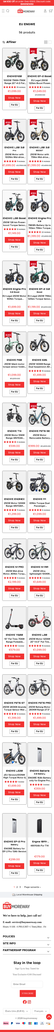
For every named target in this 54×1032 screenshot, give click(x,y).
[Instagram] (29, 1002)
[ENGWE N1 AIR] (40, 551)
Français (38, 1011)
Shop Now (14, 98)
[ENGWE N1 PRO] (14, 551)
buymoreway (30, 1018)
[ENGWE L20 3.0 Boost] (40, 131)
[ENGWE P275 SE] (40, 415)
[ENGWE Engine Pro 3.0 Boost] (14, 273)
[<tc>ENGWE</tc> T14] (14, 415)
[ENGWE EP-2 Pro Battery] (14, 825)
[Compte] (45, 10)
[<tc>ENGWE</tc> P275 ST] (14, 687)
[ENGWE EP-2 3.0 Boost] (40, 273)
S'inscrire (28, 993)
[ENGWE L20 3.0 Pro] (14, 131)
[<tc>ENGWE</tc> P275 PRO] (40, 687)
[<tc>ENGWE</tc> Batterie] (40, 755)
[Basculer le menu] (3, 11)
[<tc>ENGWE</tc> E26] (40, 344)
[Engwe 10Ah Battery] (40, 825)
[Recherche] (7, 10)
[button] (9, 87)
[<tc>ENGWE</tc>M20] (14, 60)
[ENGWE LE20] (14, 755)
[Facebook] (25, 1002)
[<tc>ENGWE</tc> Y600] (14, 619)
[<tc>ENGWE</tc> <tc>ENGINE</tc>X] (14, 483)
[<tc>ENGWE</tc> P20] (14, 344)
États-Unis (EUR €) (14, 1011)
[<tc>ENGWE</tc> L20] (40, 619)
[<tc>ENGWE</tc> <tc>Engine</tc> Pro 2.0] (40, 202)
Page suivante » (32, 887)
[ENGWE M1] (40, 483)
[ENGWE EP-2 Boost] (40, 60)
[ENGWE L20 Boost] (14, 202)
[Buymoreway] (26, 11)
